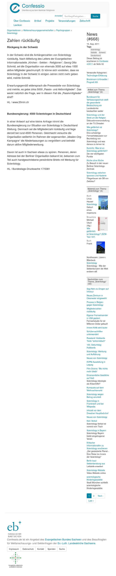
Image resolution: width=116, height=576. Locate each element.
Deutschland (96, 55)
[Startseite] (16, 8)
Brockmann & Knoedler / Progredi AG (98, 80)
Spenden (52, 549)
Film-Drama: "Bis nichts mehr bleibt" (97, 370)
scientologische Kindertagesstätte (94, 478)
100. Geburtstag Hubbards (94, 346)
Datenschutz (28, 549)
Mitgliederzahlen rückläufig (94, 310)
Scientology (12, 33)
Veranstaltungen (66, 20)
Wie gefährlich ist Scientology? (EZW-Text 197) (97, 232)
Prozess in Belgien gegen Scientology (95, 303)
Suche (62, 549)
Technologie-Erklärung (97, 75)
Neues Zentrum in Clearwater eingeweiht (97, 297)
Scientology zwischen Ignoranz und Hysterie (97, 174)
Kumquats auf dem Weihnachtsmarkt (95, 389)
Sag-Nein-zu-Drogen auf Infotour (98, 290)
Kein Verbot (92, 420)
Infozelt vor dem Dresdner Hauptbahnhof (97, 412)
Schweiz (102, 52)
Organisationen (14, 30)
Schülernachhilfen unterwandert (95, 333)
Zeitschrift (85, 20)
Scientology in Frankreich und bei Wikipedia (95, 403)
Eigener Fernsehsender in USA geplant (97, 316)
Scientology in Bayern (96, 430)
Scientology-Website (96, 470)
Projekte (49, 20)
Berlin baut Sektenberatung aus (96, 462)
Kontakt (40, 549)
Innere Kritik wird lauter (97, 327)
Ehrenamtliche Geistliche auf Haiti (98, 376)
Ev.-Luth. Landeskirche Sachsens (76, 543)
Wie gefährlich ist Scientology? (94, 128)
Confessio (33, 5)
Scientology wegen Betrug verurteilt (95, 395)
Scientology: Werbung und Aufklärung (96, 353)
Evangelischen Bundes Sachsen (63, 539)
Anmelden (59, 15)
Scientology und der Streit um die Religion (96, 116)
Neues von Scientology (97, 358)
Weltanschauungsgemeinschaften (38, 30)
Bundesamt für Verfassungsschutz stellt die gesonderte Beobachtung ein (97, 101)
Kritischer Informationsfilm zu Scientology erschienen (97, 445)
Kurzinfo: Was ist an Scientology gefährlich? (97, 149)
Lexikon (18, 25)
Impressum (14, 549)
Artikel (37, 20)
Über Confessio (22, 20)
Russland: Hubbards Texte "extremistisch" (96, 339)
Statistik (94, 52)
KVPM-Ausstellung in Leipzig (96, 363)
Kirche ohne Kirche (95, 160)
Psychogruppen (63, 30)
